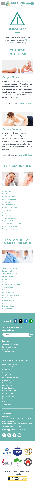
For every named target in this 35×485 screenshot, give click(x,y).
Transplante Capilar (9, 229)
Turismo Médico (8, 352)
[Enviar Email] (30, 334)
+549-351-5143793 (18, 430)
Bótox (4, 290)
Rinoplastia (6, 279)
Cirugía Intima (7, 202)
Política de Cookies (9, 347)
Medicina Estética (8, 205)
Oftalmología (7, 210)
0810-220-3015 (15, 427)
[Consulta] (32, 3)
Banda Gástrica (7, 271)
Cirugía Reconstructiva (10, 218)
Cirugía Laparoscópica (10, 207)
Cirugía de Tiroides (9, 375)
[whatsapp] (28, 3)
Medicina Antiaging (9, 199)
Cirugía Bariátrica (23, 155)
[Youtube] (19, 435)
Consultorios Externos (24, 424)
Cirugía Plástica (24, 103)
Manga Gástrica (8, 293)
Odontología (6, 215)
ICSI (3, 303)
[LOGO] (15, 3)
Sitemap (5, 349)
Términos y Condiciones (10, 345)
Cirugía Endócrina (8, 197)
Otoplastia (6, 372)
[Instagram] (9, 435)
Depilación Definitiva (9, 221)
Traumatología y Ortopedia (12, 224)
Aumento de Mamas (9, 268)
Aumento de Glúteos (9, 274)
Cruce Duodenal (8, 287)
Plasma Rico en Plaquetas (11, 284)
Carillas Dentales (8, 301)
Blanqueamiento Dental (10, 295)
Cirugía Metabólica (9, 282)
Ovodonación (7, 309)
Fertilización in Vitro (9, 298)
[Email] (26, 321)
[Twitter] (4, 435)
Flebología (6, 194)
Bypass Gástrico (8, 276)
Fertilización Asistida (9, 226)
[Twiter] (21, 321)
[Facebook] (16, 321)
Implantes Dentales (9, 306)
